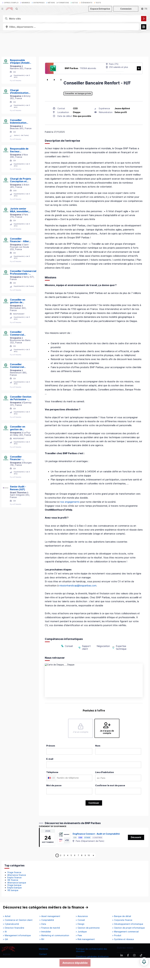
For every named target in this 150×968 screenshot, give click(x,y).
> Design (80, 924)
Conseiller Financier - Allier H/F (19, 240)
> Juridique (81, 931)
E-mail (49, 759)
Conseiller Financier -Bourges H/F (17, 458)
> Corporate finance (122, 920)
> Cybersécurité (11, 924)
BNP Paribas (71, 68)
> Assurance (82, 916)
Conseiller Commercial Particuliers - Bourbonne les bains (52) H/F (18, 333)
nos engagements (70, 501)
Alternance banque (16, 882)
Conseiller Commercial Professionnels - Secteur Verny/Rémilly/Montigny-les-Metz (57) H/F (24, 272)
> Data (42, 924)
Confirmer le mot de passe (110, 785)
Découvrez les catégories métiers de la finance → (45, 907)
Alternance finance (16, 875)
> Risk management (85, 939)
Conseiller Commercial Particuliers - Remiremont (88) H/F (20, 365)
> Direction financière (13, 928)
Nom (97, 745)
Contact (43, 954)
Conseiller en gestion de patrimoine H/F (18, 301)
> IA (5, 931)
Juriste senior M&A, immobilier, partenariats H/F (19, 210)
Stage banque (14, 885)
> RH (41, 939)
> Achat (7, 916)
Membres (43, 949)
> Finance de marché (49, 928)
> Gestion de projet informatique (128, 928)
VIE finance (12, 880)
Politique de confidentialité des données (91, 950)
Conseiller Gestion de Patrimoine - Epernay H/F (20, 398)
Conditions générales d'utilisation (92, 956)
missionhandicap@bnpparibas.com (77, 585)
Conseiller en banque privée (78, 93)
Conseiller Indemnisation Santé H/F (18, 121)
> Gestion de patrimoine (88, 928)
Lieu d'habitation (104, 772)
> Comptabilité (46, 920)
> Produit (116, 935)
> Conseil (80, 920)
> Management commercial (125, 931)
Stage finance (14, 872)
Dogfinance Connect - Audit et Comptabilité (96, 834)
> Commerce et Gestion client (18, 920)
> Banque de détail (121, 916)
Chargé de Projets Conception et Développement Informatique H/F (20, 180)
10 (89, 855)
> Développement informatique (127, 924)
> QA (5, 939)
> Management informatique (17, 935)
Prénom (50, 745)
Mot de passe (54, 785)
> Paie (79, 935)
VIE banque (12, 890)
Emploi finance (14, 877)
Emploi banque (14, 887)
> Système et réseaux (123, 939)
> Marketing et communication (54, 935)
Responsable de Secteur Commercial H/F (19, 150)
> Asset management (49, 916)
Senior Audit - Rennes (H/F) (18, 488)
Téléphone (52, 772)
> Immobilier (45, 931)
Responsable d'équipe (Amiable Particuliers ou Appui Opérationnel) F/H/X (20, 61)
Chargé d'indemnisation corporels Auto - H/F (19, 91)
